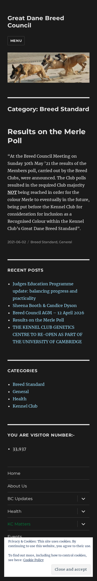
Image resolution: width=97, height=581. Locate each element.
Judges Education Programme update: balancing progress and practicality (45, 291)
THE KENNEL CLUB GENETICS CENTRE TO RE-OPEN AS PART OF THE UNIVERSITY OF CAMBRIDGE (48, 334)
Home (14, 473)
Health (20, 398)
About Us (17, 486)
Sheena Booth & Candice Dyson (45, 305)
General (65, 242)
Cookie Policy (33, 560)
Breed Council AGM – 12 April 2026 (48, 312)
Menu (16, 41)
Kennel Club (25, 406)
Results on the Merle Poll (38, 320)
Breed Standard (44, 242)
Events (15, 536)
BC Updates (20, 498)
